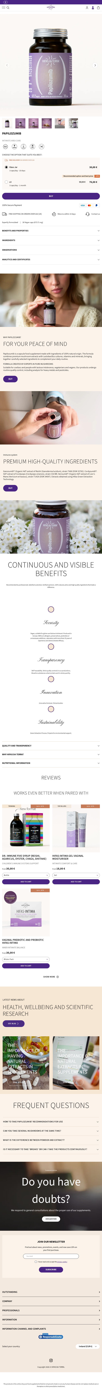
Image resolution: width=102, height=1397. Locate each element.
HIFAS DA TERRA (58, 1367)
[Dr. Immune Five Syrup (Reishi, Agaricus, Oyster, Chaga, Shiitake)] (26, 828)
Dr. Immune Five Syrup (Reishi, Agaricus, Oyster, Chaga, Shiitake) (24, 857)
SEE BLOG (12, 1023)
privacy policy (62, 1262)
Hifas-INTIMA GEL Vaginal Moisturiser (68, 857)
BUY (51, 196)
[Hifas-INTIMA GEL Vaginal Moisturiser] (76, 828)
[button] (98, 8)
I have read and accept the (52, 1262)
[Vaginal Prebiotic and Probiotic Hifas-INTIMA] (26, 912)
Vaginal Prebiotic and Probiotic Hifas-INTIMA (23, 941)
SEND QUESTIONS (51, 1219)
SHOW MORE (49, 976)
